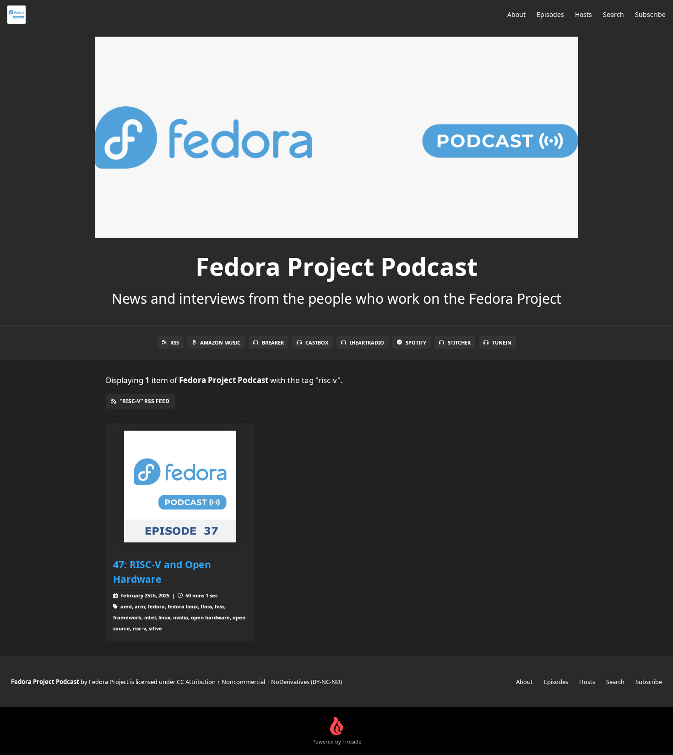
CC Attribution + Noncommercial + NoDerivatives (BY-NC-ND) (259, 682)
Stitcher (459, 342)
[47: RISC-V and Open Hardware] (180, 487)
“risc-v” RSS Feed (144, 401)
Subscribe (650, 14)
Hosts (583, 14)
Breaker (273, 342)
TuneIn (501, 342)
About (516, 14)
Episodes (550, 14)
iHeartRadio (367, 342)
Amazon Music (220, 342)
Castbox (316, 342)
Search (613, 14)
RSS (174, 342)
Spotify (416, 342)
